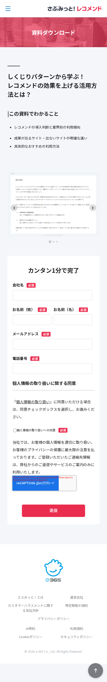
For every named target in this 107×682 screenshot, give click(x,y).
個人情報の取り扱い (33, 401)
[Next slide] (93, 208)
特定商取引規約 (76, 605)
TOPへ (95, 670)
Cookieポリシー (30, 636)
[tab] (50, 241)
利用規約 (76, 628)
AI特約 (30, 628)
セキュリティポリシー (76, 636)
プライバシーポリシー (53, 618)
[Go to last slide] (14, 208)
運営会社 (76, 597)
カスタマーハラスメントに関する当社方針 (30, 608)
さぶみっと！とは (31, 597)
